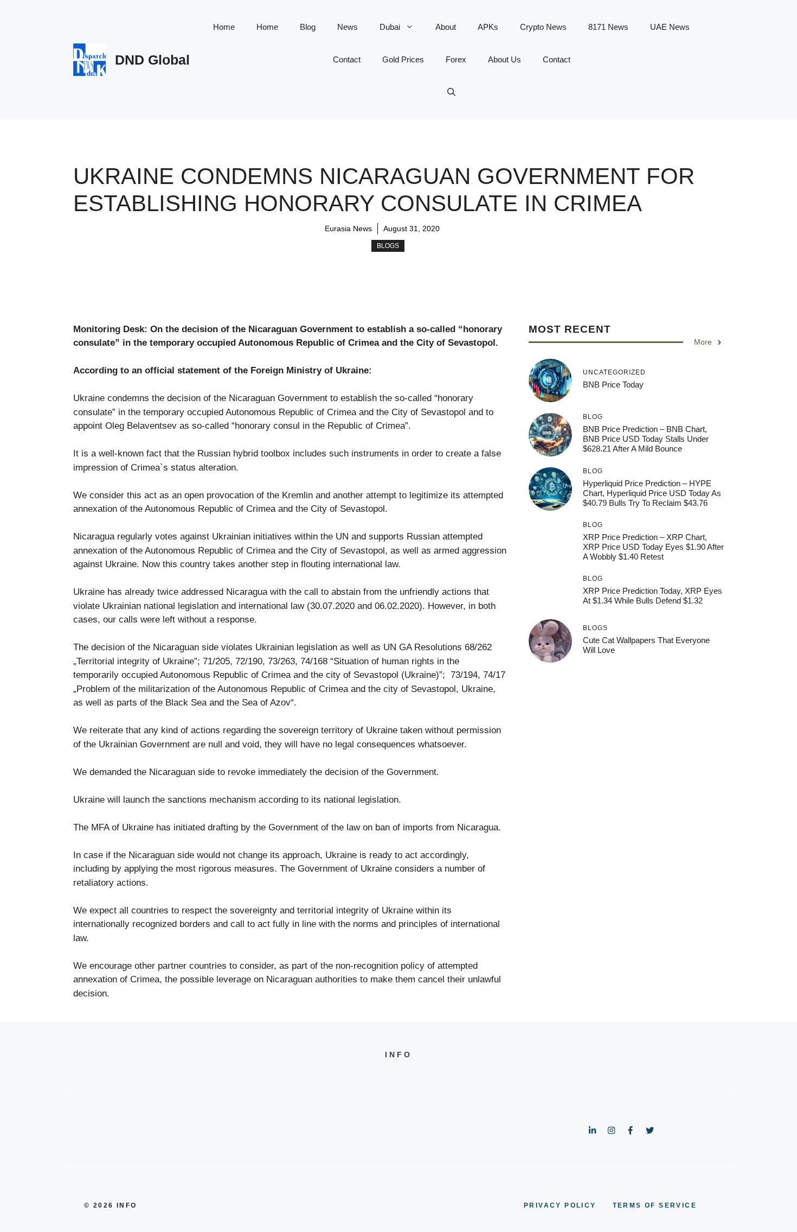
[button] (451, 92)
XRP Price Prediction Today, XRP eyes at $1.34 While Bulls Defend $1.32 (652, 595)
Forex (456, 59)
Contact (347, 59)
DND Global (152, 59)
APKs (488, 26)
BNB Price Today (613, 384)
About (445, 26)
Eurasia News (348, 228)
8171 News (608, 26)
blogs (388, 246)
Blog (308, 26)
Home (224, 26)
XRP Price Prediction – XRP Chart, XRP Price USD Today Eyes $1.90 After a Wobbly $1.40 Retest (653, 546)
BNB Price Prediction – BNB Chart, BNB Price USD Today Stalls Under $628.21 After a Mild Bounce (646, 438)
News (347, 26)
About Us (504, 59)
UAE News (670, 26)
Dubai (390, 26)
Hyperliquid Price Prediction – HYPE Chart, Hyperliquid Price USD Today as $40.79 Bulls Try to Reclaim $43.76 (652, 493)
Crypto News (543, 26)
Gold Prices (403, 59)
